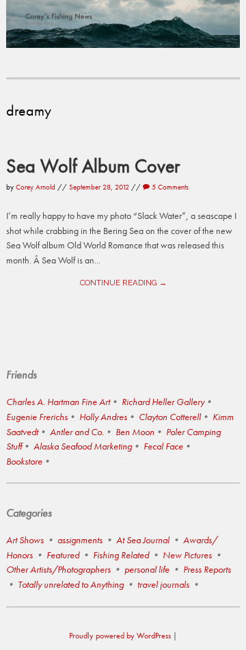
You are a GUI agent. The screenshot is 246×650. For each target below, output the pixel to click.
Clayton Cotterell (170, 417)
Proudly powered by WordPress (120, 635)
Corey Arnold (35, 187)
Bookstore (24, 461)
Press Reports (207, 569)
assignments (79, 540)
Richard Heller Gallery (163, 401)
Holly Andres (103, 417)
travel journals (163, 584)
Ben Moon (134, 432)
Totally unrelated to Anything (71, 584)
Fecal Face (163, 446)
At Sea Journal (142, 540)
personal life (146, 569)
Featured (62, 555)
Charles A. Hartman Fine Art (58, 401)
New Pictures (187, 555)
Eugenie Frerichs (37, 417)
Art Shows (25, 540)
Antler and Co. (77, 432)
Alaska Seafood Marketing (82, 446)
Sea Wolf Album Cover (93, 165)
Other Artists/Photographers (58, 569)
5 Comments (169, 187)
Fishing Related (121, 555)
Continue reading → (123, 282)
